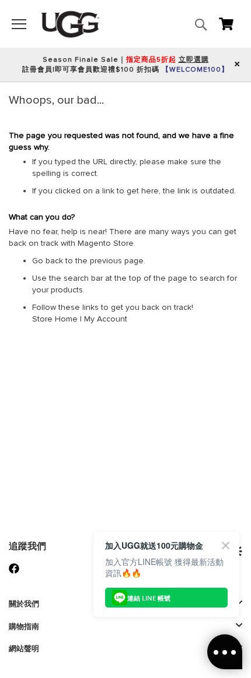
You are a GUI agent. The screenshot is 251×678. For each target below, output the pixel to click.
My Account (105, 319)
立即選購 (194, 59)
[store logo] (70, 24)
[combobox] (149, 49)
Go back (47, 261)
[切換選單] (19, 24)
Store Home (55, 319)
